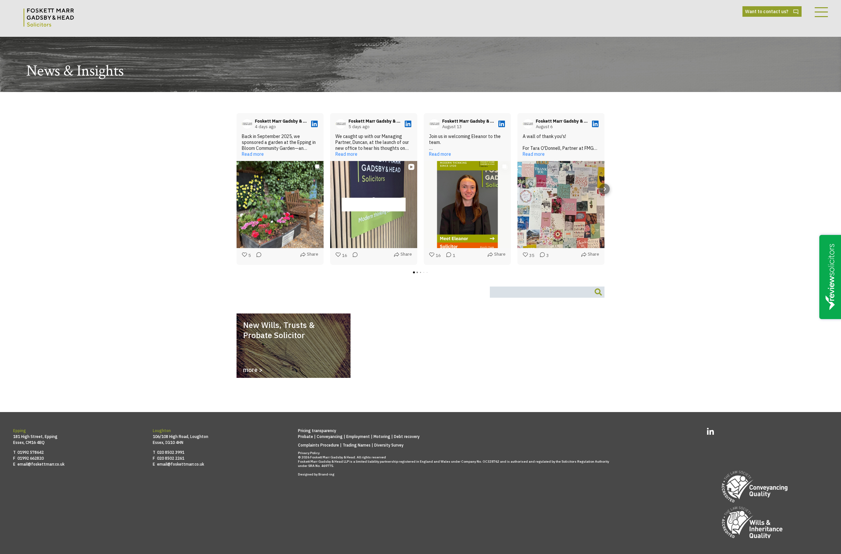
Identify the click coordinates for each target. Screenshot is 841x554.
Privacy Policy (309, 453)
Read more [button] (253, 154)
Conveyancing (330, 436)
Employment (358, 436)
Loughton (162, 430)
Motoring (382, 436)
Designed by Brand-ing (316, 474)
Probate (305, 436)
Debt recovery (407, 436)
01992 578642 (30, 452)
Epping (19, 430)
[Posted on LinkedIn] (314, 124)
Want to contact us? (766, 11)
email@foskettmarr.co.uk (40, 464)
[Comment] (257, 256)
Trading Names (357, 445)
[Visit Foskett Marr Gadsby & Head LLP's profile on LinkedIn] (248, 124)
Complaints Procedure (318, 445)
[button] (236, 189)
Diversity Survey (388, 445)
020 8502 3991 (170, 452)
